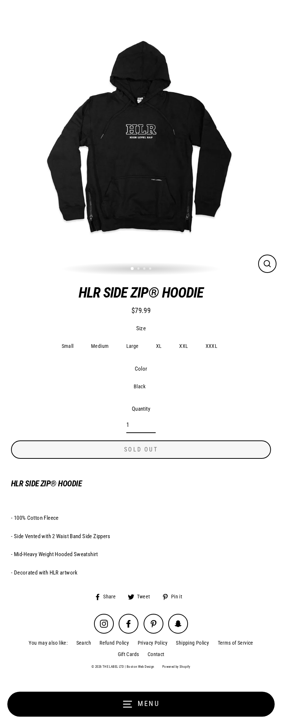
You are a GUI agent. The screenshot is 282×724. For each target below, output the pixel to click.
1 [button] (132, 269)
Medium (100, 346)
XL (159, 346)
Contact (156, 654)
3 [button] (145, 269)
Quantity (141, 409)
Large (132, 346)
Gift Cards (128, 654)
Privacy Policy (152, 643)
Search (83, 643)
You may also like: (48, 643)
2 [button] (139, 269)
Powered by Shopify (176, 667)
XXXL (212, 346)
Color (141, 368)
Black (139, 386)
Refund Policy (114, 643)
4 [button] (151, 269)
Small (68, 346)
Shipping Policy (192, 643)
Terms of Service (235, 643)
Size (141, 328)
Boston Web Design (140, 667)
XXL (183, 346)
